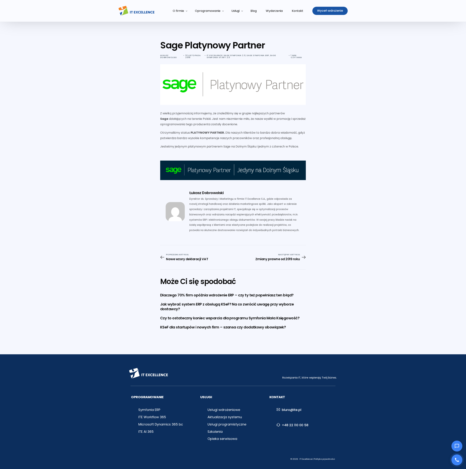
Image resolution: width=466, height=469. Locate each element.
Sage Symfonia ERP (257, 55)
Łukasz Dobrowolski (168, 56)
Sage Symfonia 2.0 (235, 55)
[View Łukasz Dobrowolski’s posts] (175, 211)
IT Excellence (215, 55)
